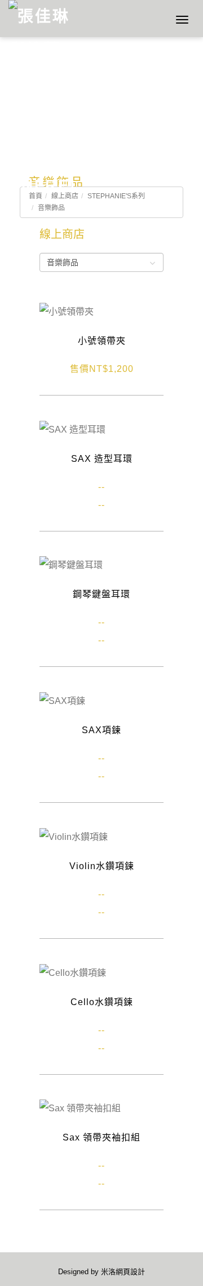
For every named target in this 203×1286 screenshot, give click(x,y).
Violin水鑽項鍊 (101, 866)
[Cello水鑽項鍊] (72, 972)
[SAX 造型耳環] (72, 429)
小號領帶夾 (102, 341)
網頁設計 (130, 1271)
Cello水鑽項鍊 (101, 1002)
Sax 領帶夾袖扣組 (101, 1137)
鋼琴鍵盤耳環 (101, 594)
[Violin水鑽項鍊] (73, 836)
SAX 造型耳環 (102, 458)
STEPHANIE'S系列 (116, 196)
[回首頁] (41, 18)
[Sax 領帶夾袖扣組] (80, 1108)
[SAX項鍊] (62, 700)
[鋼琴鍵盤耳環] (71, 565)
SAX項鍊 (101, 730)
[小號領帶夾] (66, 311)
